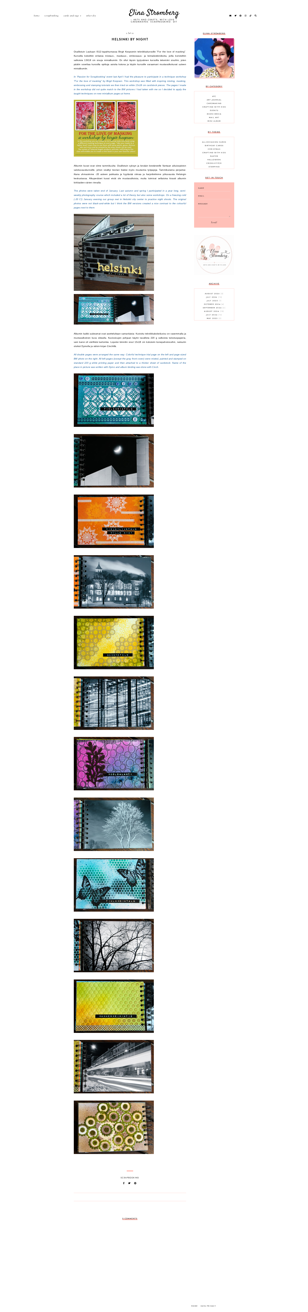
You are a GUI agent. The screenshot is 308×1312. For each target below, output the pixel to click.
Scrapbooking (51, 15)
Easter (214, 156)
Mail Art (214, 117)
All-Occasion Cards (214, 142)
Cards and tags (71, 15)
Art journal (214, 99)
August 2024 (213, 311)
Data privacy (208, 1306)
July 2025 (214, 300)
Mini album (214, 121)
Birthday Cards (214, 145)
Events (214, 110)
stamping (214, 166)
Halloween (214, 159)
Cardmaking (214, 103)
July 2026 (213, 297)
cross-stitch (214, 163)
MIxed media (214, 114)
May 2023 (214, 318)
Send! (214, 222)
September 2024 (214, 307)
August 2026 (214, 293)
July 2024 (213, 314)
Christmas (214, 149)
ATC (214, 96)
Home (37, 15)
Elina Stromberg (154, 13)
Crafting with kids (214, 107)
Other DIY (91, 15)
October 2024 (213, 304)
